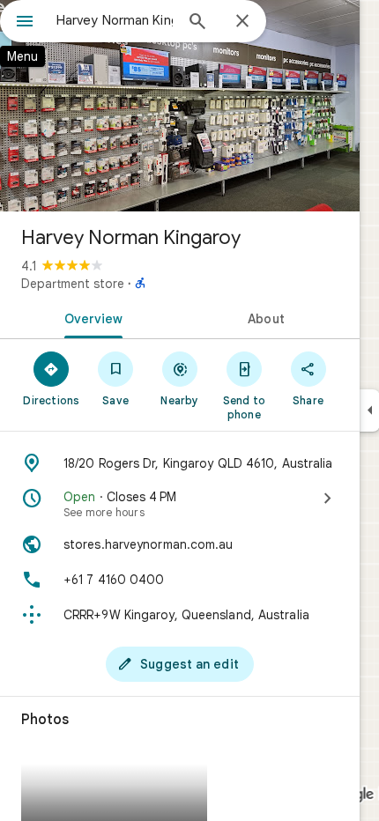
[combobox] (114, 20)
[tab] (90, 317)
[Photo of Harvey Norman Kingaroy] (180, 105)
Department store (72, 284)
